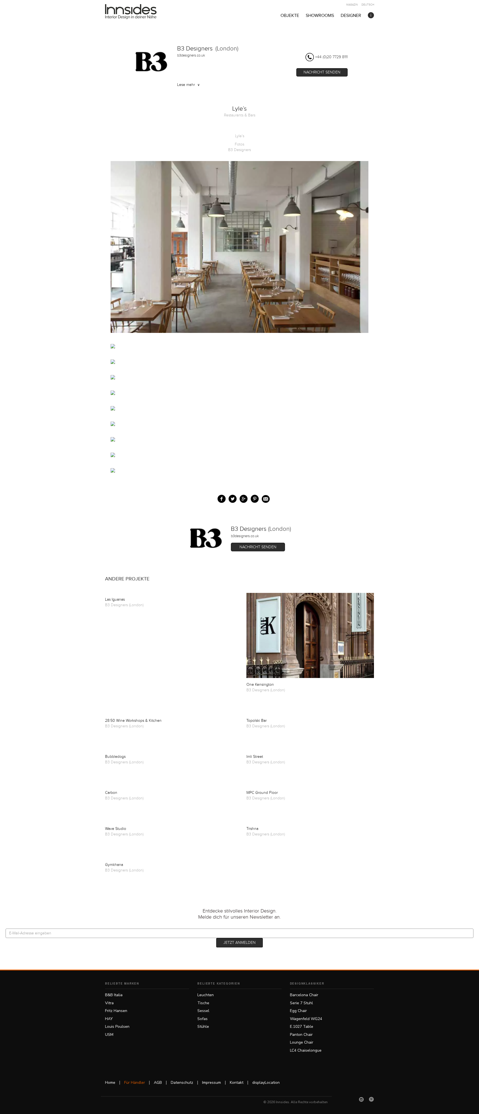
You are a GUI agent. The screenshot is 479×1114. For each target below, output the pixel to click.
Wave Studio (115, 829)
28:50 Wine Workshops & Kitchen (133, 720)
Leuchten (205, 995)
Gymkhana (114, 865)
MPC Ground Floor (262, 793)
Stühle (203, 1026)
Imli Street (254, 756)
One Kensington (260, 684)
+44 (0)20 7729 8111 (331, 57)
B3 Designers (195, 48)
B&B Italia (114, 995)
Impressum (211, 1082)
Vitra (109, 1003)
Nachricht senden (322, 72)
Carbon (111, 793)
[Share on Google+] (242, 498)
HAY (109, 1018)
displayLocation (266, 1082)
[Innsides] (139, 11)
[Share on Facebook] (220, 498)
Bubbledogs (115, 756)
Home (110, 1082)
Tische (203, 1003)
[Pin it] (253, 498)
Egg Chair (298, 1010)
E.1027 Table (301, 1026)
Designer (351, 15)
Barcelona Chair (304, 995)
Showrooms (320, 15)
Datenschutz (182, 1082)
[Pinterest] (371, 1099)
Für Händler (134, 1082)
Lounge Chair (301, 1042)
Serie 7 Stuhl (301, 1003)
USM (109, 1034)
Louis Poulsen (117, 1026)
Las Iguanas (115, 599)
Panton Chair (301, 1034)
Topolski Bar (256, 720)
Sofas (202, 1018)
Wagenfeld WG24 (306, 1018)
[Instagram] (361, 1099)
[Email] (264, 498)
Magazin (352, 4)
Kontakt (236, 1082)
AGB (158, 1082)
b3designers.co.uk (191, 55)
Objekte (290, 15)
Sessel (203, 1010)
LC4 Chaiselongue (306, 1050)
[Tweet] (231, 498)
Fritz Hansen (116, 1010)
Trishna (252, 829)
